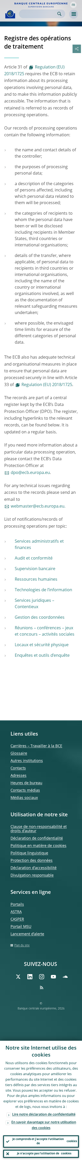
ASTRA (16, 912)
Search (59, 14)
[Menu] (73, 14)
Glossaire (19, 753)
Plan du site (22, 945)
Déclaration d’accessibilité (34, 868)
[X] (18, 977)
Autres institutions (27, 761)
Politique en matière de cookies (38, 846)
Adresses (18, 776)
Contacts (18, 768)
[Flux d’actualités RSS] (42, 987)
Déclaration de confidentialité (37, 838)
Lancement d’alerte (27, 934)
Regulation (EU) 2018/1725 (34, 70)
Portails (17, 905)
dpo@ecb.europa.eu (30, 473)
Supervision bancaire (35, 569)
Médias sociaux (24, 798)
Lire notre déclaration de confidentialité (43, 1114)
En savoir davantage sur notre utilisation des (43, 1125)
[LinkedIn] (30, 977)
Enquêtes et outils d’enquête (42, 656)
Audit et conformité (34, 558)
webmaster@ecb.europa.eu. (38, 506)
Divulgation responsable (32, 875)
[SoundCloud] (65, 977)
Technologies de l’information (43, 590)
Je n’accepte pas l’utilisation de (44, 1153)
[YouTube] (53, 977)
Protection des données (32, 861)
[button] (73, 5)
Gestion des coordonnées (40, 618)
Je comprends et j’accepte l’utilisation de (44, 1141)
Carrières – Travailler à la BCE (36, 746)
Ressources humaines (36, 580)
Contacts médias (25, 790)
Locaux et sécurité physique (42, 645)
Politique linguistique (29, 853)
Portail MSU (21, 927)
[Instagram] (42, 977)
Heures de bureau (26, 783)
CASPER (17, 919)
